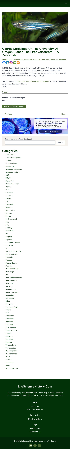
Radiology (9, 324)
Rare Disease (10, 327)
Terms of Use (35, 432)
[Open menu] (66, 3)
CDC (7, 175)
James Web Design (48, 441)
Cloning (8, 187)
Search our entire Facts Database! (18, 139)
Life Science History (13, 251)
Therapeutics (10, 348)
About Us (35, 406)
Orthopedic (9, 298)
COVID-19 (9, 196)
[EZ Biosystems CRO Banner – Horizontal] (35, 126)
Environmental (11, 219)
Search (60, 142)
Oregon (5, 92)
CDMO (8, 178)
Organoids (9, 295)
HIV (6, 234)
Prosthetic (9, 319)
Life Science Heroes (35, 409)
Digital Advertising (35, 419)
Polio (7, 313)
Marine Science (11, 254)
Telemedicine (10, 345)
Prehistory (9, 316)
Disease (8, 213)
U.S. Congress (11, 351)
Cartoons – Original (12, 172)
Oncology (9, 286)
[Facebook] (4, 62)
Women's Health (11, 368)
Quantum (9, 322)
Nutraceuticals (11, 280)
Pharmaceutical (11, 307)
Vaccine (8, 360)
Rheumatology (11, 330)
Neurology (45, 59)
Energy (8, 216)
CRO (7, 201)
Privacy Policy (35, 429)
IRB (6, 248)
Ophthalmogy (10, 289)
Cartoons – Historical (13, 169)
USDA (7, 357)
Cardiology (9, 166)
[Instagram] (11, 62)
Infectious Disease (12, 242)
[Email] (14, 62)
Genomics (28, 59)
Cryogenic (9, 204)
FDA (7, 225)
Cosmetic (9, 193)
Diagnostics (18, 59)
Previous (8, 114)
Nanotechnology (11, 269)
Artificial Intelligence (13, 157)
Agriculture (9, 154)
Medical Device (11, 263)
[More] (18, 62)
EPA (7, 222)
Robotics (8, 333)
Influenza (9, 245)
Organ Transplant (12, 292)
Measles (8, 260)
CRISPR (8, 198)
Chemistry (9, 181)
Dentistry (9, 207)
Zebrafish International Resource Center (33, 81)
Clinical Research (12, 184)
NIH (6, 275)
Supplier (8, 342)
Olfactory (9, 283)
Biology (8, 160)
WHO (7, 365)
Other (7, 301)
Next (63, 114)
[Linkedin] (7, 62)
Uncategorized (11, 354)
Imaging (8, 237)
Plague (8, 310)
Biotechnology (7, 59)
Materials (9, 257)
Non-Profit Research (58, 59)
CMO (7, 190)
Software (9, 336)
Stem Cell (9, 339)
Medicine (36, 59)
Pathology (9, 304)
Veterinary (9, 363)
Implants (8, 240)
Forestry (8, 228)
